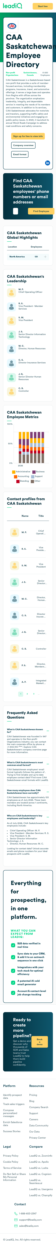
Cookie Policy (10, 1162)
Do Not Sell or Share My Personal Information (14, 1177)
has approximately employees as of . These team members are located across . (28, 797)
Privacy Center (37, 1138)
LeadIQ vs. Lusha (38, 1168)
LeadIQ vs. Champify (40, 1195)
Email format (19, 154)
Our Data (34, 1131)
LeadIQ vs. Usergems (41, 1189)
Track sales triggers (13, 1104)
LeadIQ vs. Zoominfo (40, 1156)
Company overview (23, 145)
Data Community (38, 1125)
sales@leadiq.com (29, 1226)
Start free (43, 6)
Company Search (38, 1107)
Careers (33, 1119)
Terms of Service (12, 1168)
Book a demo (40, 1042)
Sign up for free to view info (28, 136)
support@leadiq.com (30, 1220)
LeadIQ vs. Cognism (40, 1174)
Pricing (33, 1095)
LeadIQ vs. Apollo (39, 1162)
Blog (31, 1101)
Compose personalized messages (10, 1113)
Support (33, 1113)
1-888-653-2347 (28, 1213)
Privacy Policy (10, 1156)
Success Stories (11, 1131)
